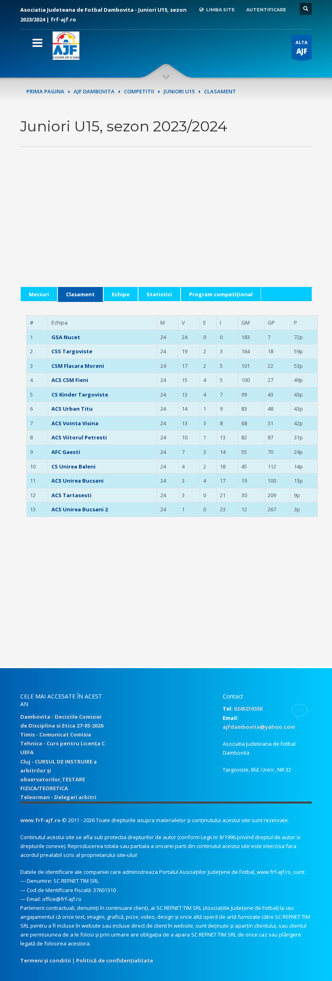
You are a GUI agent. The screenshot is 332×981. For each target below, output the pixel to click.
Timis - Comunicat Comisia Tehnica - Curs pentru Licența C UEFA (62, 743)
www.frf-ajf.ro (40, 820)
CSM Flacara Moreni (77, 365)
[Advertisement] (166, 230)
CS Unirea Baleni (73, 466)
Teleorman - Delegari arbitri (58, 797)
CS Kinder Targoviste (79, 394)
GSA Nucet (65, 337)
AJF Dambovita (94, 91)
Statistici (159, 294)
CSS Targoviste (71, 351)
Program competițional (221, 294)
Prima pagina (45, 91)
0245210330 (248, 708)
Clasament (80, 294)
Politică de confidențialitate (114, 960)
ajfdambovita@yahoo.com (259, 726)
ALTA (302, 47)
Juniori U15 (179, 91)
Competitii (139, 91)
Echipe (121, 294)
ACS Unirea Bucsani (77, 480)
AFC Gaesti (65, 452)
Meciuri (39, 294)
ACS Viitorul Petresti (79, 437)
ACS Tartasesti (71, 495)
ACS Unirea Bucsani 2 (79, 509)
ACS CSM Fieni (69, 380)
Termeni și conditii (45, 960)
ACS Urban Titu (72, 408)
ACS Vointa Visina (74, 423)
